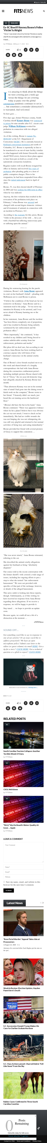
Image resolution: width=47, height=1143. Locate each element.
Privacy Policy (37, 1141)
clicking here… (33, 687)
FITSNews (9, 44)
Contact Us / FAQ (9, 1141)
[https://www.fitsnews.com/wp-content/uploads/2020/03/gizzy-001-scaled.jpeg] (23, 465)
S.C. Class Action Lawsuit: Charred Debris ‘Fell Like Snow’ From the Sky (23, 1065)
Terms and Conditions (23, 1141)
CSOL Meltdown (10, 789)
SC (6, 23)
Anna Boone (29, 291)
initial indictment (18, 180)
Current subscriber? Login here (18, 1136)
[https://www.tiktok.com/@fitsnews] (39, 1128)
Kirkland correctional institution (16, 144)
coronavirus (8, 103)
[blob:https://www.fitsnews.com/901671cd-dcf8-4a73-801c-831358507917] (23, 255)
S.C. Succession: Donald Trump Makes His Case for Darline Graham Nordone (21, 1027)
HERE (35, 646)
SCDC (17, 141)
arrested (31, 202)
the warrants (20, 214)
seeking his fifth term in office (30, 189)
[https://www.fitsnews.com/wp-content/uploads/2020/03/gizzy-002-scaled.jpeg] (23, 520)
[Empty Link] (41, 902)
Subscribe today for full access (18, 1133)
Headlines (14, 23)
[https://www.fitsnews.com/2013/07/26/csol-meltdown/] (23, 773)
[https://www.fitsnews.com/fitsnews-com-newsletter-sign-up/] (23, 672)
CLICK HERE (22, 649)
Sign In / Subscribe (40, 2)
